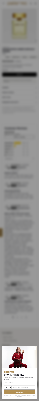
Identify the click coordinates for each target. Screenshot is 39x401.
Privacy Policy (27, 395)
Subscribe (19, 392)
